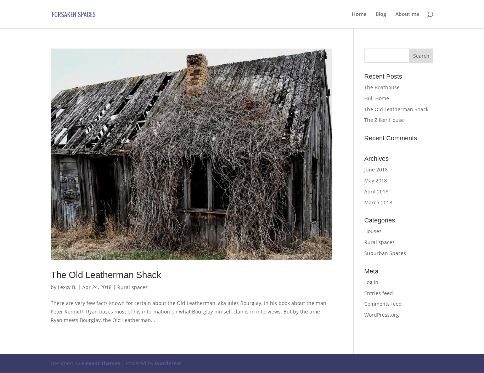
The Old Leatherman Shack (106, 275)
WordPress (168, 363)
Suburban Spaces (385, 253)
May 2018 (375, 180)
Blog (381, 14)
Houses (373, 231)
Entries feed (378, 293)
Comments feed (383, 303)
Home (359, 14)
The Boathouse (382, 87)
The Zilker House (384, 120)
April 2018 (376, 191)
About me (407, 14)
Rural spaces (132, 287)
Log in (371, 282)
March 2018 (378, 202)
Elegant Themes (100, 363)
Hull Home (376, 98)
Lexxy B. (67, 287)
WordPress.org (381, 314)
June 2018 (376, 169)
